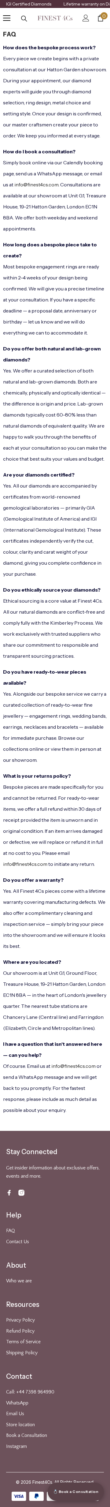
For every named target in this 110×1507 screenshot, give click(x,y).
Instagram (16, 1446)
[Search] (24, 18)
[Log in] (85, 18)
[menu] (6, 18)
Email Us (15, 1413)
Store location (20, 1424)
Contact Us (17, 1241)
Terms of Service (23, 1341)
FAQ (10, 1230)
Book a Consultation (26, 1435)
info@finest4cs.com (36, 184)
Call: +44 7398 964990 (30, 1392)
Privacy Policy (20, 1320)
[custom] (9, 1193)
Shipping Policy (22, 1353)
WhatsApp (17, 1403)
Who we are (19, 1281)
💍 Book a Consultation (76, 1491)
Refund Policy (20, 1331)
